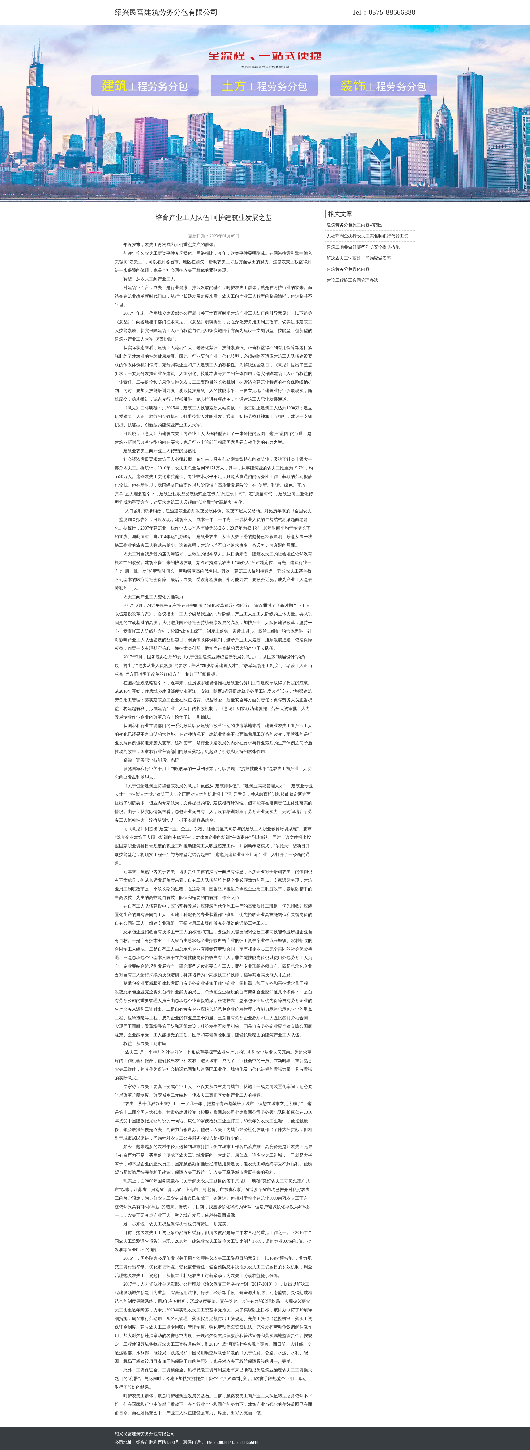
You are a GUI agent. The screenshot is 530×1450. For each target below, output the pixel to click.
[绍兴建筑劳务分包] (265, 201)
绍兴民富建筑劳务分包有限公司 (166, 12)
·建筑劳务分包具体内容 (347, 269)
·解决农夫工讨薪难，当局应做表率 (358, 258)
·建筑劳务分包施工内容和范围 (353, 225)
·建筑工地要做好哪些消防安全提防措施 (362, 247)
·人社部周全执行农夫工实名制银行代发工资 (366, 236)
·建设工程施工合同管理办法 (351, 280)
